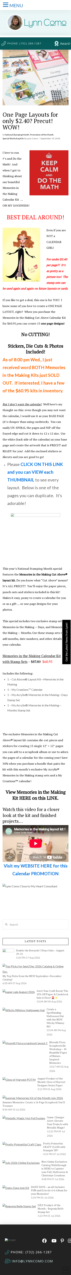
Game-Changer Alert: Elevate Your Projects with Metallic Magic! (57, 1122)
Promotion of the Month (42, 134)
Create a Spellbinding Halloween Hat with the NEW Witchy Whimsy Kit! (55, 1017)
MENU (16, 5)
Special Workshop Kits (13, 138)
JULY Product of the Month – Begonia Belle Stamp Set (51, 1208)
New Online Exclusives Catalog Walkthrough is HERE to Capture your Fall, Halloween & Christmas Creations (55, 1168)
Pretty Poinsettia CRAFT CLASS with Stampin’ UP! (54, 1147)
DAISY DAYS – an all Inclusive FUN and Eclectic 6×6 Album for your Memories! (49, 1190)
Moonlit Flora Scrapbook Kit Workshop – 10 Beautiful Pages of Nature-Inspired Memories (58, 1052)
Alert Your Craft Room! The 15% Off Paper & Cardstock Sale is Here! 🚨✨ (52, 994)
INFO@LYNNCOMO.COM (32, 1261)
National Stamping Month (17, 134)
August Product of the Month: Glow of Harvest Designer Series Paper (51, 1082)
